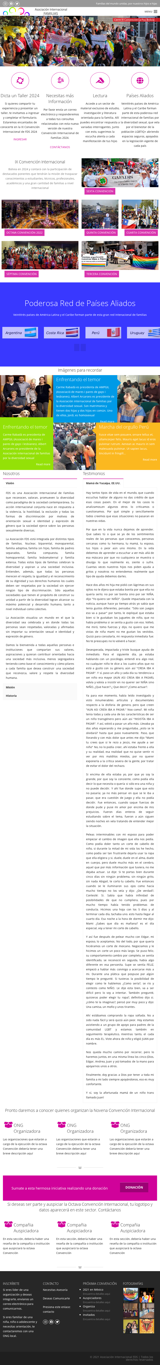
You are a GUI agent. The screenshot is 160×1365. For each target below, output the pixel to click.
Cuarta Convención (141, 232)
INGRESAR (20, 139)
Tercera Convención (101, 274)
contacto (48, 1311)
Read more (43, 464)
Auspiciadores (92, 1298)
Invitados (89, 1315)
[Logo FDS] (40, 13)
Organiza (89, 1306)
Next (149, 46)
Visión (10, 483)
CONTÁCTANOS (60, 147)
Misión (10, 687)
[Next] (76, 347)
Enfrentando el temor (25, 427)
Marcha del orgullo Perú (124, 427)
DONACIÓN (134, 1187)
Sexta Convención (99, 191)
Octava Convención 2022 (24, 232)
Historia (11, 696)
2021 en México (93, 1289)
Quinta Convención (101, 232)
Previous (10, 46)
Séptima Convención (21, 274)
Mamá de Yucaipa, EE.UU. (103, 483)
